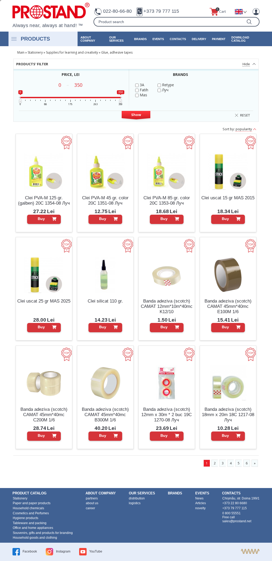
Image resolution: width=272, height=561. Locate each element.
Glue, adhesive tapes (117, 52)
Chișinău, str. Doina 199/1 (241, 498)
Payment (219, 39)
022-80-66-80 (117, 11)
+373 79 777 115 (161, 11)
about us (92, 503)
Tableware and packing (29, 523)
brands (140, 39)
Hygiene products (25, 518)
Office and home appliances (33, 528)
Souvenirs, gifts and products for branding (43, 533)
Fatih (143, 89)
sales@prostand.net (236, 521)
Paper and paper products (31, 503)
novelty (200, 508)
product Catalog (29, 493)
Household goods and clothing (35, 538)
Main (20, 52)
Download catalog (240, 39)
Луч (164, 89)
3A (141, 84)
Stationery (35, 52)
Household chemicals (28, 508)
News (199, 498)
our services (116, 39)
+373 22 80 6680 (234, 503)
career (90, 508)
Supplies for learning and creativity (72, 52)
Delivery (199, 39)
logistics (135, 503)
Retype (167, 84)
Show (136, 114)
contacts (178, 39)
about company (87, 39)
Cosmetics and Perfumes (31, 513)
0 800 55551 (231, 513)
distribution (137, 498)
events (158, 39)
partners (92, 498)
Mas (143, 94)
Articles (200, 503)
